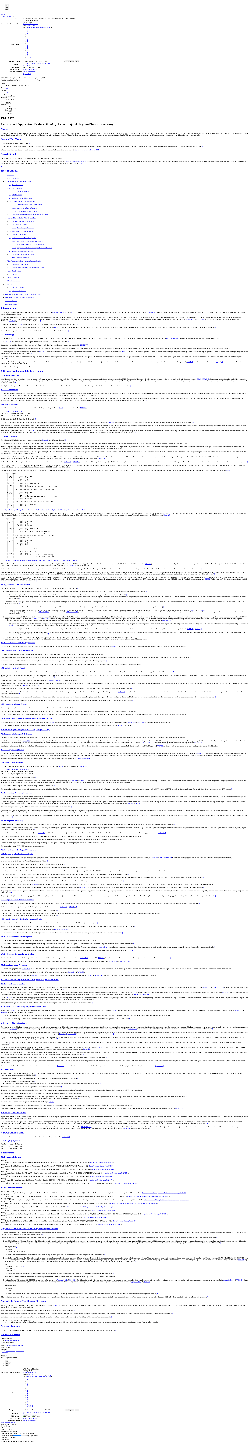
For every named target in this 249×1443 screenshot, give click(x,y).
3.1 (10, 221)
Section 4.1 (73, 780)
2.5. (2, 643)
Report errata (34, 24)
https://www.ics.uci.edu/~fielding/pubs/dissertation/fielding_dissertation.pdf (90, 1207)
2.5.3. (3, 704)
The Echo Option (17, 188)
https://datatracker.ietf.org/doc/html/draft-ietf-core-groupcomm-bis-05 (148, 1196)
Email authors (27, 65)
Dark (6, 7)
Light (6, 5)
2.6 (10, 214)
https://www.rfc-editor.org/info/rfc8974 (125, 1221)
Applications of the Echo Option (22, 198)
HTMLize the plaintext (10, 1433)
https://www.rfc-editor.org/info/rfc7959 (116, 1173)
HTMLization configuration (9, 1431)
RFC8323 (82, 887)
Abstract (5, 129)
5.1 (10, 274)
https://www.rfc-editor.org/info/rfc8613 (126, 1183)
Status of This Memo (11, 139)
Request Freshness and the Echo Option (19, 181)
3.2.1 (14, 228)
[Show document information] (13, 16)
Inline (77, 61)
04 (27, 38)
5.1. (2, 1069)
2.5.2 (14, 208)
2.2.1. (3, 404)
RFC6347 (152, 312)
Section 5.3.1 (238, 1010)
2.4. (2, 585)
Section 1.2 (67, 462)
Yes (4, 1426)
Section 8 (197, 629)
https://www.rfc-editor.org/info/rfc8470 (101, 1180)
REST (50, 342)
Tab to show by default (8, 1428)
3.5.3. (3, 919)
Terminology (16, 178)
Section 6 (100, 458)
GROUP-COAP (44, 612)
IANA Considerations (13, 281)
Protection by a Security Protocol (27, 211)
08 (27, 45)
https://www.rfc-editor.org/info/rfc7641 (104, 1210)
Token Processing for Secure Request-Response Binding (24, 261)
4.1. (2, 984)
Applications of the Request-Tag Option (24, 238)
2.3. (2, 436)
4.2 (10, 267)
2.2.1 (14, 191)
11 (27, 50)
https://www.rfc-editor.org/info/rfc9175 (86, 150)
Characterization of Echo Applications (23, 201)
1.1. (2, 335)
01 (27, 33)
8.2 (10, 291)
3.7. (2, 954)
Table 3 (5, 1140)
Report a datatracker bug (8, 1422)
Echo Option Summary (18, 411)
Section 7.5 (192, 610)
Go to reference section (10, 1441)
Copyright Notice (9, 154)
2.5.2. (3, 668)
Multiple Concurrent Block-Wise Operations (30, 244)
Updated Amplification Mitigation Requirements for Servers (30, 214)
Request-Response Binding (20, 264)
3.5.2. (3, 900)
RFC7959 (74, 312)
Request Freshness (17, 185)
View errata (26, 24)
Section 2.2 (137, 994)
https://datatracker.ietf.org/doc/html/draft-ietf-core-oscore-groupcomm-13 (166, 1200)
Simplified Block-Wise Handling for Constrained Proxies (34, 248)
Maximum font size (7, 1435)
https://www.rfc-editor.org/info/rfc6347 (101, 1166)
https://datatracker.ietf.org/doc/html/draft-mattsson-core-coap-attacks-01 (164, 1193)
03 (27, 36)
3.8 (10, 258)
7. (2, 1132)
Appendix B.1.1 (71, 1034)
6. (2, 1112)
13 (27, 54)
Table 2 (60, 766)
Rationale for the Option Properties (22, 251)
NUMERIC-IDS (86, 1127)
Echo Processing (17, 195)
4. (2, 979)
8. (2, 1152)
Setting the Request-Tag (19, 234)
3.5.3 (14, 248)
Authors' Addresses (11, 304)
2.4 (10, 198)
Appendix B (8, 297)
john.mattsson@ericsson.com (14, 1345)
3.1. (2, 734)
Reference (13, 1437)
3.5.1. (3, 854)
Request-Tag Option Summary (20, 769)
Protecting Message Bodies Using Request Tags (21, 218)
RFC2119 (169, 338)
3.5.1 (14, 241)
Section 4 (64, 929)
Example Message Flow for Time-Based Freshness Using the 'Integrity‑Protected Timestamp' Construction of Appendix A (48, 510)
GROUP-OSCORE (72, 612)
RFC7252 (55, 312)
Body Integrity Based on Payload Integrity (30, 241)
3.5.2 (14, 244)
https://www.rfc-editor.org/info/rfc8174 (102, 1176)
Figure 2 (166, 515)
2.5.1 (14, 205)
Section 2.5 (154, 857)
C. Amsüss (26, 63)
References (10, 284)
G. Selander (46, 63)
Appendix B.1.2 (59, 680)
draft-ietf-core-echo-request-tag (35, 27)
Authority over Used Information (27, 208)
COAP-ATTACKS (203, 379)
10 (27, 48)
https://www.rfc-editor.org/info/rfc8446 (95, 1217)
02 (27, 34)
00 (27, 31)
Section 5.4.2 (139, 803)
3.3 (10, 231)
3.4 (10, 234)
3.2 (10, 224)
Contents (11, 1430)
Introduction (10, 175)
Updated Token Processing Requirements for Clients (28, 267)
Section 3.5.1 (84, 958)
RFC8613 (12, 321)
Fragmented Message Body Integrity (23, 221)
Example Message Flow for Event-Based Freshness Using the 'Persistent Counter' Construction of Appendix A (44, 560)
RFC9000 (190, 629)
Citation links (5, 1439)
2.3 (10, 195)
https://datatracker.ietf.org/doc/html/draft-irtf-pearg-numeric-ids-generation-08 (133, 1203)
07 (27, 43)
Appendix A (8, 294)
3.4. (2, 821)
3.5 (10, 238)
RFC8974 (57, 929)
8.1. (2, 1157)
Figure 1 (228, 470)
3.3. (2, 793)
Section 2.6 (165, 620)
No (9, 1426)
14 (27, 55)
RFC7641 (63, 312)
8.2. (2, 1187)
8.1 (10, 287)
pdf (31, 69)
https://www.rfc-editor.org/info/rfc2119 (101, 1162)
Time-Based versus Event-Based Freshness (30, 205)
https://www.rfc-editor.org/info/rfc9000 (109, 1224)
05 (27, 40)
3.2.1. (3, 762)
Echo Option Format (23, 191)
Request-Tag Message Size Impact (24, 297)
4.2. (2, 1007)
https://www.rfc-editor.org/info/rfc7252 (104, 1169)
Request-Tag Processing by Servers (22, 231)
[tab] (6, 1361)
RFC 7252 (31, 25)
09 (27, 47)
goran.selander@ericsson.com (14, 1351)
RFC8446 (200, 319)
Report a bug (27, 74)
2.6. (2, 718)
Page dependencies (32, 1435)
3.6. (2, 937)
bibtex (35, 69)
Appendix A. (7, 1228)
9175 (6, 89)
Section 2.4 (45, 440)
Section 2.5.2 (113, 961)
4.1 (10, 264)
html (26, 69)
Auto (6, 9)
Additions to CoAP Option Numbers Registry (12, 1141)
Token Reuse (16, 274)
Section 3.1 (200, 753)
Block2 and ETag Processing (20, 258)
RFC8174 (176, 338)
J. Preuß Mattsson (35, 63)
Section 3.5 (41, 833)
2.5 (10, 201)
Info (4, 1430)
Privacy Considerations (14, 277)
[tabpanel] (124, 1395)
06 (27, 41)
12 (27, 52)
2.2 (10, 188)
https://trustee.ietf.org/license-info (75, 161)
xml (29, 69)
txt (24, 69)
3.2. (2, 750)
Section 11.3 (36, 619)
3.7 (10, 254)
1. (2, 308)
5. (2, 1023)
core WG (48, 27)
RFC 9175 (7, 15)
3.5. (2, 850)
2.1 (10, 185)
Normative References (18, 287)
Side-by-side (70, 61)
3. (2, 729)
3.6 (10, 251)
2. (2, 371)
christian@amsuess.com (12, 1340)
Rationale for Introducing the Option (23, 254)
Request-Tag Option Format (25, 228)
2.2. (2, 390)
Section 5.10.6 (98, 975)
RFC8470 (208, 579)
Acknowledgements (11, 301)
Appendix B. (7, 1301)
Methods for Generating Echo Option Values (27, 294)
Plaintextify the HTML (27, 1433)
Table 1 (61, 408)
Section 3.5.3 (103, 947)
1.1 (10, 178)
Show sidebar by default (8, 1424)
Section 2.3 (12, 625)
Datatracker (4, 1352)
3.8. (2, 965)
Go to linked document (27, 1441)
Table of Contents (9, 170)
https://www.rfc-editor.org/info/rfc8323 (155, 1214)
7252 (6, 92)
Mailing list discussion (29, 72)
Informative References (19, 291)
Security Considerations (14, 271)
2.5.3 (14, 211)
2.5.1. (3, 650)
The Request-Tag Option (19, 224)
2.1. (2, 375)
